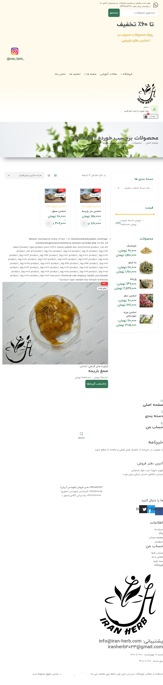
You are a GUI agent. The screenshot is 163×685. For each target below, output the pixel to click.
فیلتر (118, 223)
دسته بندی (154, 416)
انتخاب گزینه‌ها (84, 224)
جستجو (114, 13)
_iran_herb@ (16, 59)
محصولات (137, 143)
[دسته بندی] (162, 411)
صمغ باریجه (98, 371)
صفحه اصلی (152, 143)
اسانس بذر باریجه (91, 211)
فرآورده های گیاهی (98, 366)
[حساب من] (162, 423)
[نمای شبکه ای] (55, 175)
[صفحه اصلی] (161, 400)
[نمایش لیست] (49, 175)
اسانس (97, 206)
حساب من (154, 427)
